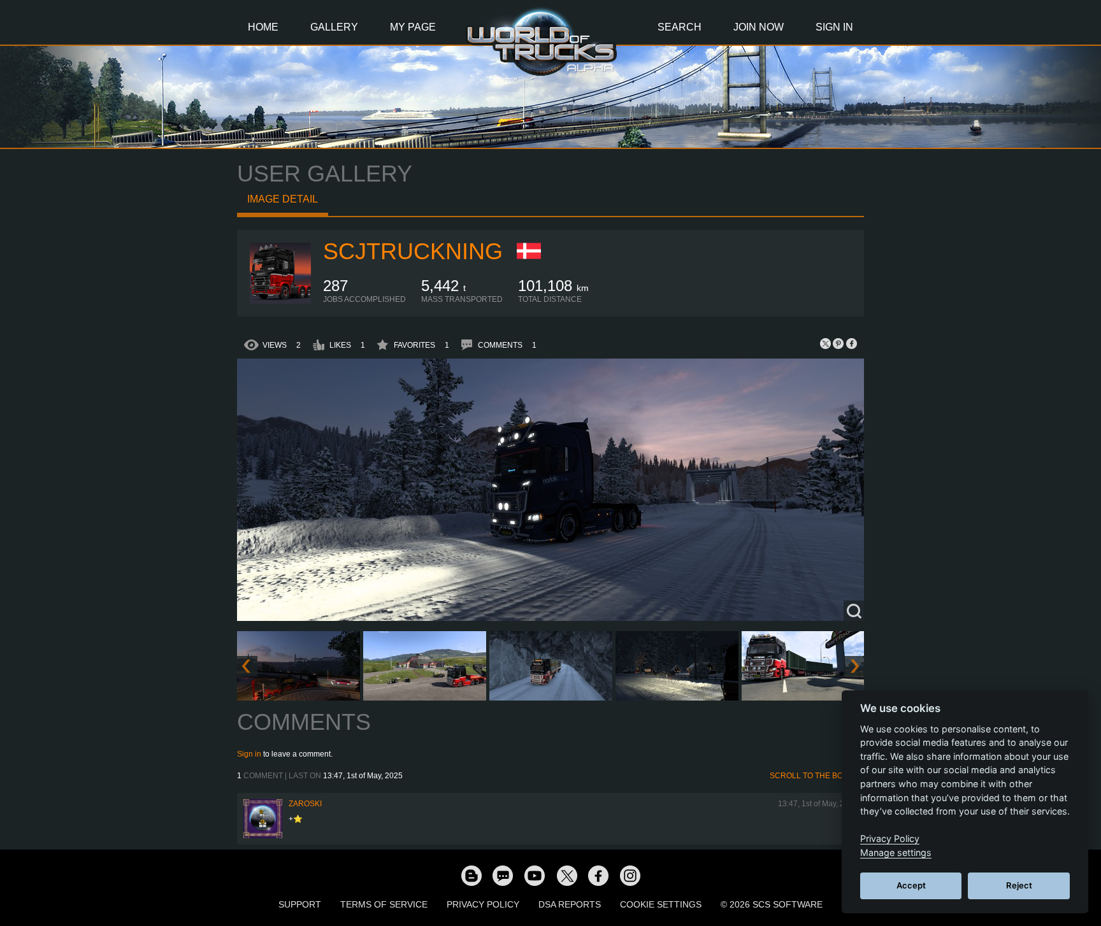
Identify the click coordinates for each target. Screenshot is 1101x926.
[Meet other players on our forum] (502, 875)
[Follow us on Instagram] (630, 875)
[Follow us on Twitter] (566, 875)
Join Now (758, 27)
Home (263, 27)
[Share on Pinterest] (838, 343)
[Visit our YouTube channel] (534, 875)
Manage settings (896, 852)
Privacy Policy (483, 904)
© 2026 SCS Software (772, 904)
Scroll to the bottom (817, 775)
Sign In (834, 27)
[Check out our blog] (471, 875)
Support (299, 904)
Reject (1019, 885)
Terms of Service (384, 904)
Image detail (282, 199)
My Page (413, 27)
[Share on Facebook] (851, 343)
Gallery (334, 27)
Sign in (249, 754)
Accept (911, 885)
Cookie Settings (661, 904)
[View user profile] (280, 301)
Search (680, 27)
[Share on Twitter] (825, 343)
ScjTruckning (413, 251)
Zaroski (305, 803)
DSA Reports (569, 904)
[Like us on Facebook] (598, 875)
